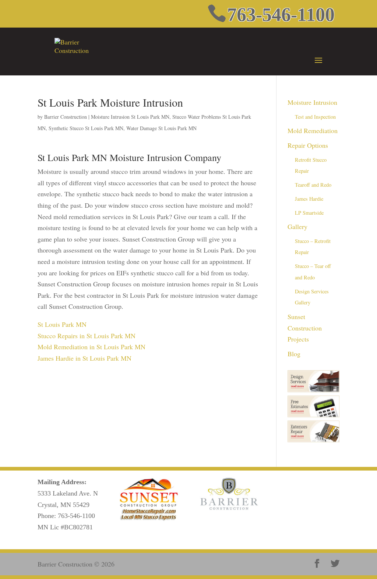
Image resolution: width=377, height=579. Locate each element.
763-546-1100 (76, 515)
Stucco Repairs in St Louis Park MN (86, 335)
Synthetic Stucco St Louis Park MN (86, 128)
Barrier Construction (65, 116)
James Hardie (309, 198)
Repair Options (308, 145)
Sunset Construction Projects (305, 327)
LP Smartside (309, 212)
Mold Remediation (313, 130)
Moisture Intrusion (312, 102)
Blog (294, 353)
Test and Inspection (315, 116)
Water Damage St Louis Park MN (161, 128)
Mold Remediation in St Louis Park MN (91, 346)
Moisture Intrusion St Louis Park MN (130, 116)
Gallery (297, 226)
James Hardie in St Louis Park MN (84, 358)
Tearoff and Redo (313, 184)
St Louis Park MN (62, 324)
